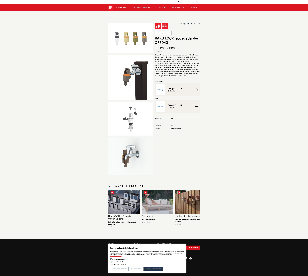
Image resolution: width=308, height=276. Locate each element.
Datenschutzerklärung (116, 256)
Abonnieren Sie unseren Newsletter (163, 243)
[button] (193, 2)
